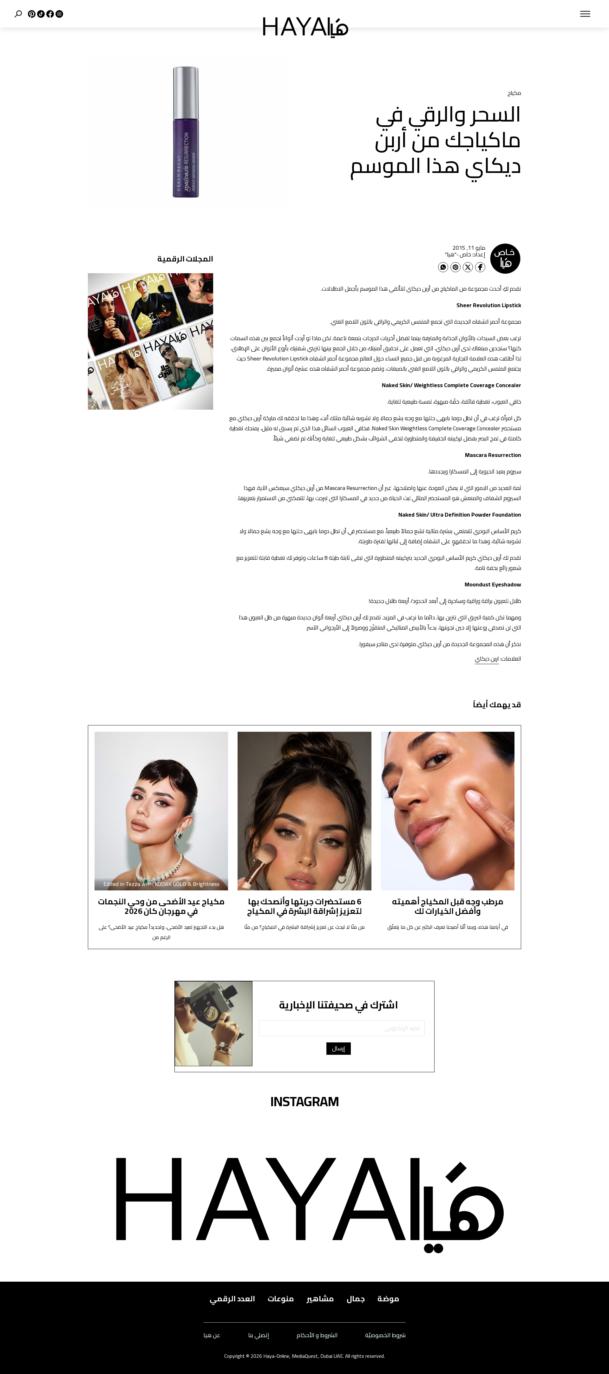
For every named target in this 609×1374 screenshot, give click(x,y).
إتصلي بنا (258, 1335)
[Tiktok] (40, 14)
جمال (356, 1298)
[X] (31, 14)
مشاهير (320, 1298)
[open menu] (478, 14)
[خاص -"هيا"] (505, 258)
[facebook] (49, 14)
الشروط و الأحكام (317, 1335)
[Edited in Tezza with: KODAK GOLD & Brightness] (161, 810)
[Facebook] (480, 267)
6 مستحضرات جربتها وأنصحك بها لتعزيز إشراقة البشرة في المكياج (304, 906)
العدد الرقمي (232, 1298)
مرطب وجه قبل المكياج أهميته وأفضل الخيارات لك (447, 906)
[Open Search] (18, 14)
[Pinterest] (455, 267)
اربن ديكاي (487, 658)
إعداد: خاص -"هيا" (465, 254)
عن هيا (211, 1335)
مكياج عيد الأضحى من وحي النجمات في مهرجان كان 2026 (161, 906)
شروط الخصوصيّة (385, 1335)
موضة (388, 1298)
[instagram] (58, 14)
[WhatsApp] (443, 267)
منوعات (281, 1298)
